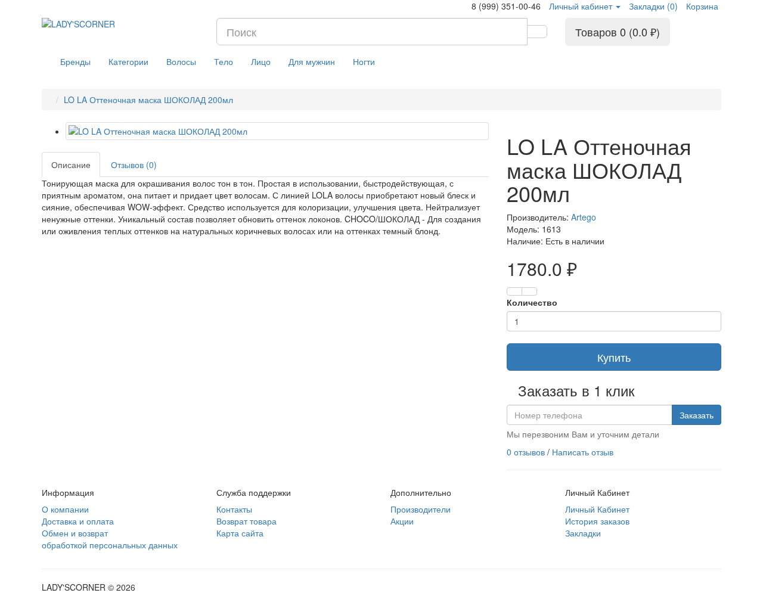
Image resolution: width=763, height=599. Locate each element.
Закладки (583, 533)
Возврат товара (246, 521)
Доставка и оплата (78, 521)
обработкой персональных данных (110, 545)
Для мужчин (312, 61)
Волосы (181, 61)
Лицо (261, 61)
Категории (128, 61)
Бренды (75, 61)
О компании (65, 509)
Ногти (364, 61)
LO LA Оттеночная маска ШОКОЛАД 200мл (148, 99)
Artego (583, 217)
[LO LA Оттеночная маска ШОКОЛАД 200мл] (277, 131)
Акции (402, 521)
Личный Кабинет (597, 509)
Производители (420, 509)
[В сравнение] (529, 291)
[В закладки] (514, 291)
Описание (71, 164)
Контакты (234, 509)
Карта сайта (239, 533)
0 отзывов (526, 452)
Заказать (697, 415)
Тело (223, 61)
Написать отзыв (582, 452)
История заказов (597, 521)
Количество (532, 302)
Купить (614, 357)
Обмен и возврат (75, 533)
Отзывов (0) (134, 164)
